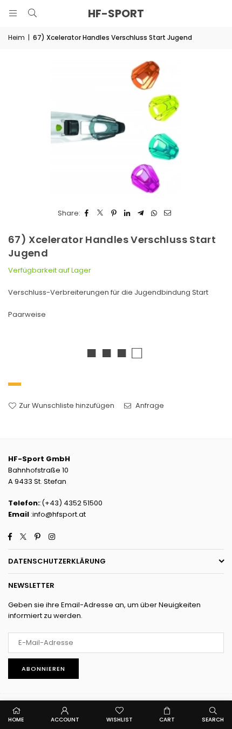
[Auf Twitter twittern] (101, 213)
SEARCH (213, 720)
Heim (16, 37)
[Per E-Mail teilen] (168, 213)
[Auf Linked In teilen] (128, 213)
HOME (16, 720)
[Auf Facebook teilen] (87, 213)
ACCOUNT (65, 720)
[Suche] (32, 13)
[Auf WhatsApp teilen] (155, 213)
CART (167, 720)
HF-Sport (116, 13)
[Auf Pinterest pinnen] (114, 213)
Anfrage (149, 405)
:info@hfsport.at (57, 514)
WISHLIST (119, 720)
